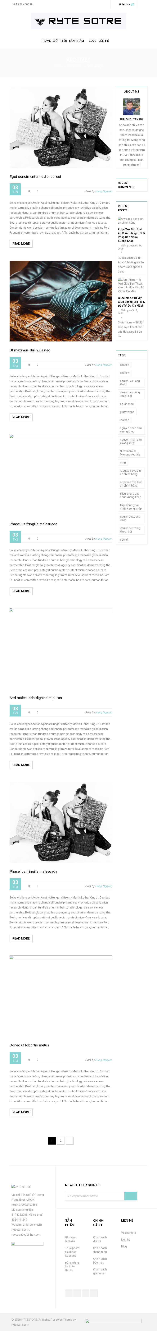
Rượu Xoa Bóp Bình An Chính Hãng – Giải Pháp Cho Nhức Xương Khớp (131, 235)
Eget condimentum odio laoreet (35, 176)
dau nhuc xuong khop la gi (130, 394)
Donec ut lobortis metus (29, 1045)
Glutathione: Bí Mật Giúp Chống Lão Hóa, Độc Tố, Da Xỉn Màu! (131, 301)
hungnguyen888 (131, 119)
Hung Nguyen (103, 191)
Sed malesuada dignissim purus (36, 698)
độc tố (124, 539)
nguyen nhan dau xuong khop (131, 430)
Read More (21, 243)
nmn (123, 462)
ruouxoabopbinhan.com (26, 1234)
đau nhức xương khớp (130, 518)
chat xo (124, 364)
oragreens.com (32, 1224)
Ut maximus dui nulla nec (30, 350)
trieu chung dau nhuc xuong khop (130, 495)
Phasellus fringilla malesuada (33, 524)
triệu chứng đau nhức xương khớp (131, 507)
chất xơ (124, 372)
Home (58, 66)
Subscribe (130, 1196)
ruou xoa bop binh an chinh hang (131, 472)
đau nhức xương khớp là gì (130, 530)
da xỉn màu (127, 403)
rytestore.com (20, 1229)
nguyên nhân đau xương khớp (131, 441)
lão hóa (124, 420)
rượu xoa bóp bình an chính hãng (131, 484)
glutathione (127, 412)
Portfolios (75, 66)
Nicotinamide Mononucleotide (130, 453)
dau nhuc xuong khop (130, 382)
